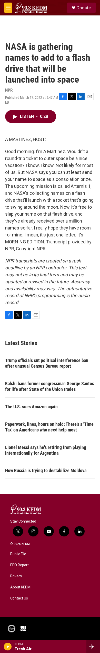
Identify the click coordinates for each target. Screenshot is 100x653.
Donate (83, 7)
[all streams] (93, 646)
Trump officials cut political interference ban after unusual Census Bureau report (46, 363)
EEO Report (19, 565)
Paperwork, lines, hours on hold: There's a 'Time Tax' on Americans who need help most (49, 427)
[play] (8, 646)
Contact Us (19, 598)
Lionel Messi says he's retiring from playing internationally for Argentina (45, 450)
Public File (18, 554)
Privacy (16, 576)
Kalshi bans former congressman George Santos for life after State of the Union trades (49, 386)
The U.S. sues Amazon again (31, 406)
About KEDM (20, 587)
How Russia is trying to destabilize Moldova (45, 470)
